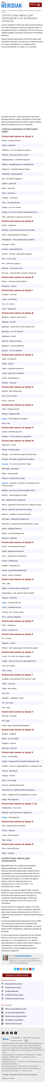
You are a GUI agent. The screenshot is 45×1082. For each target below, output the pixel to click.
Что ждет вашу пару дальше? (15, 1012)
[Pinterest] (30, 969)
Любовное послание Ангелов (14, 998)
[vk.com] (3, 1034)
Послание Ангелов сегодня (14, 995)
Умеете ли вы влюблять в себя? (15, 1009)
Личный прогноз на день (13, 987)
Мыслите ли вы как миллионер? (15, 1016)
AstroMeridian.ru (17, 1038)
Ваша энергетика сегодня (13, 983)
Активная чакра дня (11, 991)
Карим (4, 419)
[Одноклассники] (21, 969)
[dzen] (15, 1034)
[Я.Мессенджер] (15, 969)
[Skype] (33, 969)
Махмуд (5, 464)
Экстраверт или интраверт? (14, 1020)
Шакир (4, 817)
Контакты (13, 1074)
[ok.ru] (11, 1034)
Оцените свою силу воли (13, 1023)
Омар (4, 602)
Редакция (5, 1074)
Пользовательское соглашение (27, 1074)
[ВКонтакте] (18, 969)
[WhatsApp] (27, 969)
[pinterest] (7, 1034)
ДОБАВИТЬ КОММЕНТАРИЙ (17, 975)
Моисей (5, 483)
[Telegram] (24, 969)
